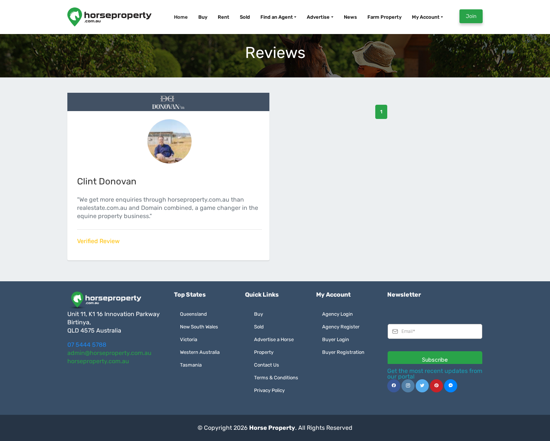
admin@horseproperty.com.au (109, 352)
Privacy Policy (269, 390)
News (350, 17)
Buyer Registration (343, 352)
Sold (245, 17)
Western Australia (200, 352)
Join (471, 16)
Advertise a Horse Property (274, 346)
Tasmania (191, 365)
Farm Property (384, 17)
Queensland (193, 314)
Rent (223, 17)
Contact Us (266, 365)
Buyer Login (335, 339)
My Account (426, 17)
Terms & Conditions (276, 377)
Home (181, 17)
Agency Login (337, 314)
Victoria (188, 339)
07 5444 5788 (86, 344)
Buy (202, 17)
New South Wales (199, 327)
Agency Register (341, 327)
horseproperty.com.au (98, 361)
